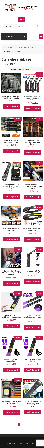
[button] (41, 36)
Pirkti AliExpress (10, 106)
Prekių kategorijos (13, 36)
